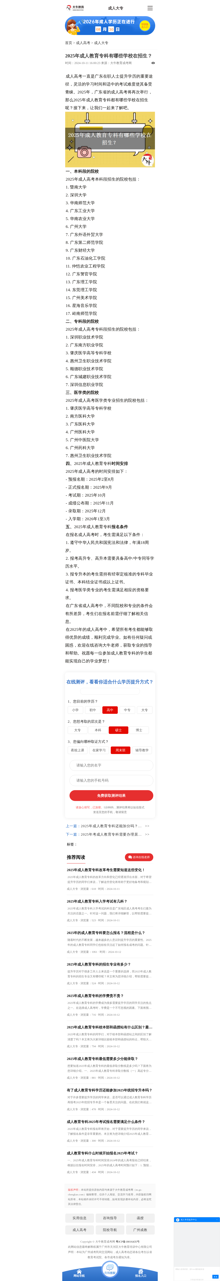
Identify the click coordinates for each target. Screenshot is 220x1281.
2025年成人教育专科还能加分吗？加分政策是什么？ (113, 826)
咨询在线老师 (141, 857)
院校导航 (110, 1230)
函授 (140, 1218)
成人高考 (83, 43)
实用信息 (80, 1218)
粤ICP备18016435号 (128, 1241)
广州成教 (140, 1230)
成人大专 (101, 43)
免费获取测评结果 (111, 796)
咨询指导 (110, 1218)
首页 (68, 43)
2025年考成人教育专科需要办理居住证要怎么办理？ (113, 834)
